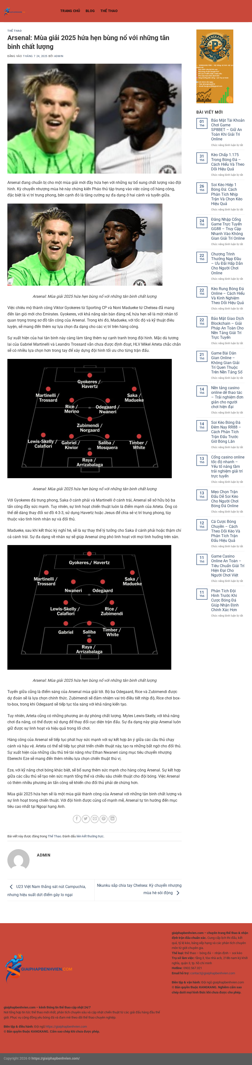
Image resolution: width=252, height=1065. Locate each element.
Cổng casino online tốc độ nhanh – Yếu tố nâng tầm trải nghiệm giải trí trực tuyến (227, 466)
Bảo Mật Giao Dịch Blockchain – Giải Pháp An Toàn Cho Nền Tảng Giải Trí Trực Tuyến (227, 328)
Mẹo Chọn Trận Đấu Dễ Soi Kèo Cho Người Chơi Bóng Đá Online (224, 498)
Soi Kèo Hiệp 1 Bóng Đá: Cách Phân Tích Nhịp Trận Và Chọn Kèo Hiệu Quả (226, 194)
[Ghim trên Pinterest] (103, 819)
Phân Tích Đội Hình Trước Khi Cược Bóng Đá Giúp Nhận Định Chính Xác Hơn (225, 600)
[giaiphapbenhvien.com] (28, 11)
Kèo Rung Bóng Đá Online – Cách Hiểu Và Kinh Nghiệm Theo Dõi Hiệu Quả (228, 295)
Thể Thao (109, 11)
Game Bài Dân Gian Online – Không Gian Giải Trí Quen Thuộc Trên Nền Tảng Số (226, 362)
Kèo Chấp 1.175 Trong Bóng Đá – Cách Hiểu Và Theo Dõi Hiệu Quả (227, 161)
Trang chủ (70, 11)
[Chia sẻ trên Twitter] (86, 819)
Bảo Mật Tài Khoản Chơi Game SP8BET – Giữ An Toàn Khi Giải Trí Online (228, 130)
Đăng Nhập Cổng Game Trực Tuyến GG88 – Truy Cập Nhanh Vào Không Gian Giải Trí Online (228, 229)
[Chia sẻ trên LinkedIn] (113, 819)
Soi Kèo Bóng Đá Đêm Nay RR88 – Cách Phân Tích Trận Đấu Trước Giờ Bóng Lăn (226, 432)
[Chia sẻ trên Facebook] (77, 819)
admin (58, 56)
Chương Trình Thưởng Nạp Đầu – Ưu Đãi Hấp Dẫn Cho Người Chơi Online (227, 263)
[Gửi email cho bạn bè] (95, 819)
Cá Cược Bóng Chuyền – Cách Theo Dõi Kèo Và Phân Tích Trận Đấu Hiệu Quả (225, 531)
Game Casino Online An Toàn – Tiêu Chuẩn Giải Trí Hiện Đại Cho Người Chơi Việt (227, 565)
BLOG (90, 11)
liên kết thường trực (90, 836)
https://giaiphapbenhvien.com (66, 1026)
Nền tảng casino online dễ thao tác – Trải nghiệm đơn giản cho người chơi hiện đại (227, 397)
